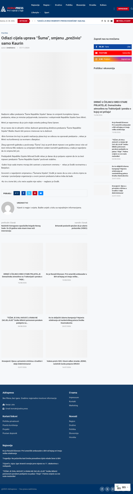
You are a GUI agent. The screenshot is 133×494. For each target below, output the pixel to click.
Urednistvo (10, 48)
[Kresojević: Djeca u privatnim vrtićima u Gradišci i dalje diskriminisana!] (22, 344)
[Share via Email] (40, 193)
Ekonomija (80, 5)
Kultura (103, 5)
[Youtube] (112, 21)
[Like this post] (17, 193)
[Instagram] (108, 21)
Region (46, 5)
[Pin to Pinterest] (35, 193)
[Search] (131, 9)
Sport (46, 12)
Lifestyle (35, 12)
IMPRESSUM (123, 9)
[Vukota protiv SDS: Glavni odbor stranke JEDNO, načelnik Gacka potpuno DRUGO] (66, 344)
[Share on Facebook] (23, 193)
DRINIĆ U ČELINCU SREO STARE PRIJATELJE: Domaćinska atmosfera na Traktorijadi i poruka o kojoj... (22, 276)
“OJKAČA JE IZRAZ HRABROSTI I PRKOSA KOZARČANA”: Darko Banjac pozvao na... (66, 21)
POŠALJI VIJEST (124, 21)
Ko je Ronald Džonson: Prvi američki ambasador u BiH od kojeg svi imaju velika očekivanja (121, 126)
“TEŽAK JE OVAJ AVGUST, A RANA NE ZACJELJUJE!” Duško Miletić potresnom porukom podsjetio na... (22, 320)
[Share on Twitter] (29, 193)
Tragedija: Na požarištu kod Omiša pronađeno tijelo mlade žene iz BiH (32, 458)
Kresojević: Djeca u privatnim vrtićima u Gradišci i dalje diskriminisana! (119, 189)
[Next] (35, 21)
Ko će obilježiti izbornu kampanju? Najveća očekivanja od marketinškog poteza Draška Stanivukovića (66, 320)
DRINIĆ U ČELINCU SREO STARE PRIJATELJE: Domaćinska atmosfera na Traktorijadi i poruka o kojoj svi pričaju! (112, 107)
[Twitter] (105, 21)
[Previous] (32, 21)
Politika (69, 5)
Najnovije (35, 5)
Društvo (58, 5)
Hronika (92, 5)
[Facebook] (102, 21)
